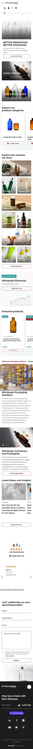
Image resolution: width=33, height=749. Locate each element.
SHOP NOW (15, 143)
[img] (16, 549)
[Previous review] (2, 577)
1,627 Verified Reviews (16, 552)
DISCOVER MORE (16, 56)
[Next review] (31, 577)
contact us (16, 288)
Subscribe (26, 705)
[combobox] (16, 13)
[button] (3, 3)
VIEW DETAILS (13, 350)
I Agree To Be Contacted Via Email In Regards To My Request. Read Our (17, 654)
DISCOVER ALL (16, 266)
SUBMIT (16, 660)
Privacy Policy (9, 656)
